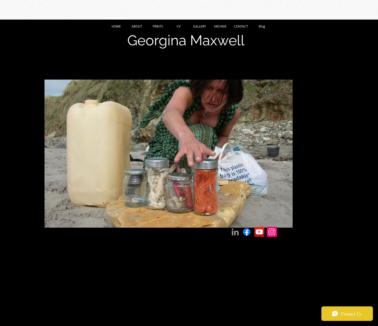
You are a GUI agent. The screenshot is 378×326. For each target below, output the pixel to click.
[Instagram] (272, 232)
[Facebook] (247, 232)
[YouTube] (259, 232)
